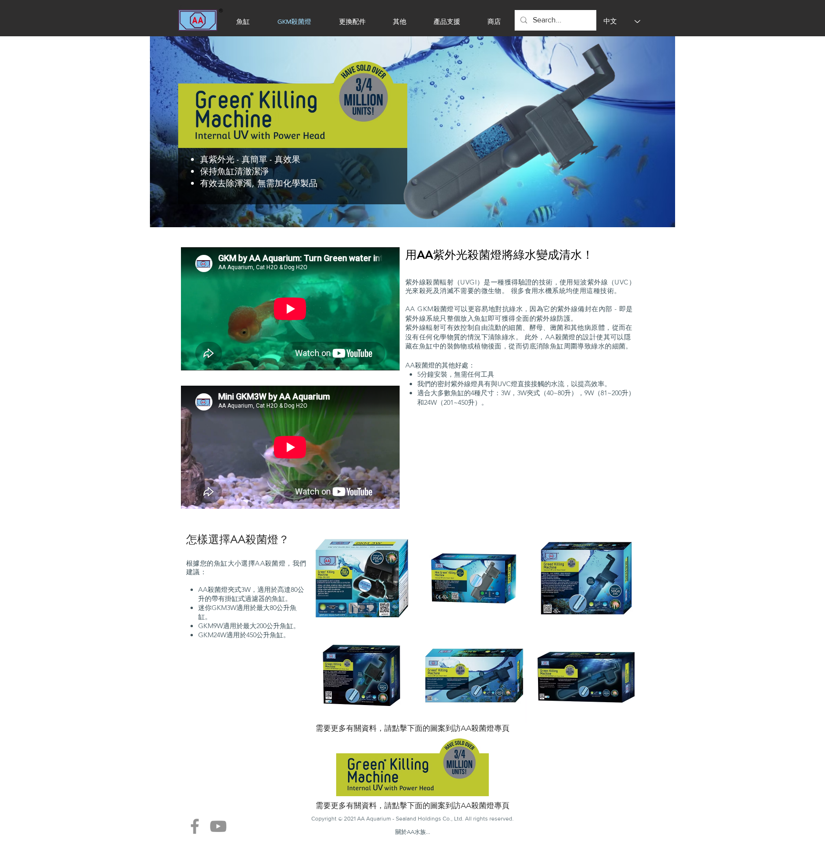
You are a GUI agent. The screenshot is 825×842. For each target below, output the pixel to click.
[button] (361, 578)
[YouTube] (218, 826)
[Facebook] (195, 826)
